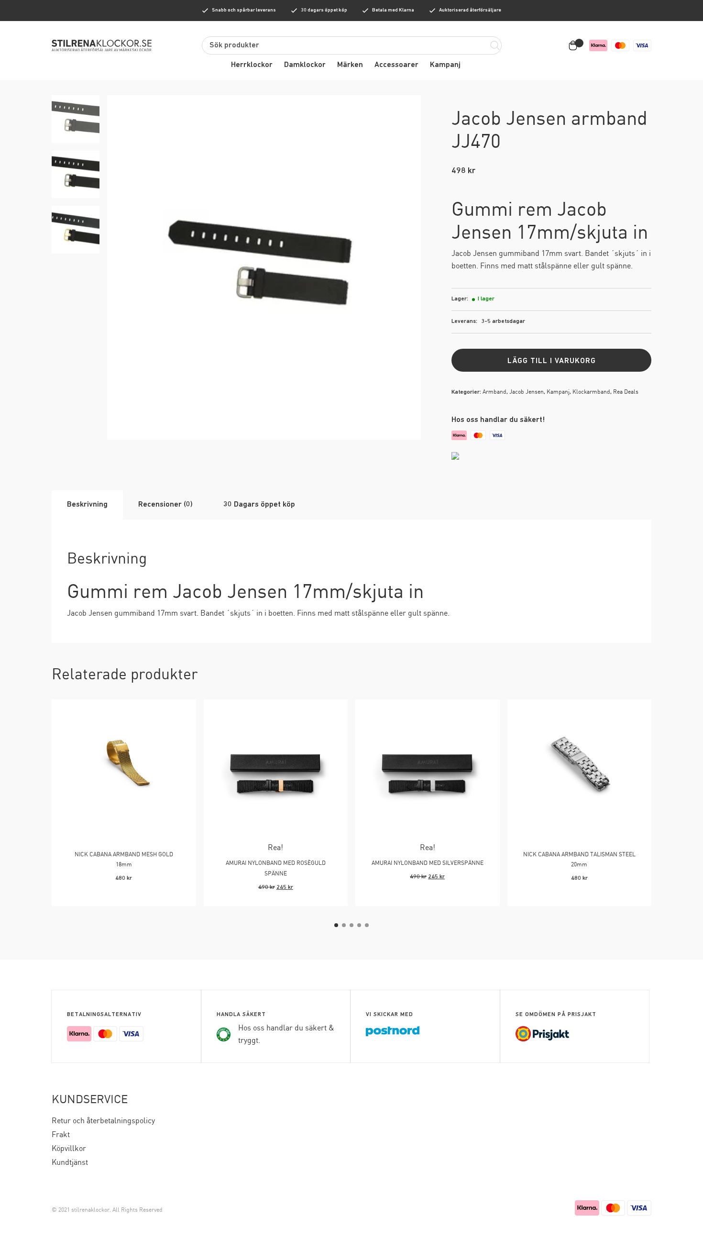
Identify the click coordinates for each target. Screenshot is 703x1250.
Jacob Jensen (526, 392)
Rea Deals (625, 392)
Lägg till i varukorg (551, 361)
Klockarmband (591, 392)
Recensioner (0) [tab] (165, 505)
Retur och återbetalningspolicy (103, 1121)
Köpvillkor (69, 1149)
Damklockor (305, 65)
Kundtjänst (70, 1163)
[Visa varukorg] (575, 45)
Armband (494, 392)
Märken (350, 65)
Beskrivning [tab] (87, 505)
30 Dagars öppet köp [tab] (259, 505)
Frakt (61, 1135)
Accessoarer (396, 65)
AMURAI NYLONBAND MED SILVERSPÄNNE (427, 863)
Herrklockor (252, 65)
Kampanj (445, 65)
